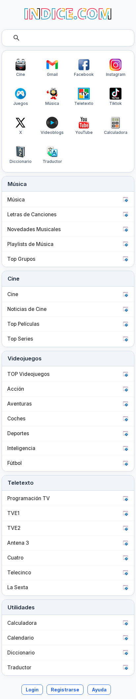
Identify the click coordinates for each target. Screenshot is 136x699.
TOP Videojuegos (28, 374)
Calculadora (22, 623)
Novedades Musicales (34, 229)
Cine (12, 294)
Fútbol (14, 463)
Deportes (18, 433)
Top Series (20, 339)
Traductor (19, 667)
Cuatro (15, 558)
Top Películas (23, 324)
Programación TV (28, 498)
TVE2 (13, 528)
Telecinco (19, 572)
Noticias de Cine (27, 309)
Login (32, 689)
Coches (16, 418)
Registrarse (65, 689)
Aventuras (19, 404)
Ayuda (99, 689)
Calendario (20, 638)
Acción (15, 389)
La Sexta (17, 587)
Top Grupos (21, 259)
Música (16, 200)
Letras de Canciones (31, 214)
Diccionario (21, 653)
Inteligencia (21, 448)
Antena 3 (18, 543)
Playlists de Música (30, 244)
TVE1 (13, 513)
